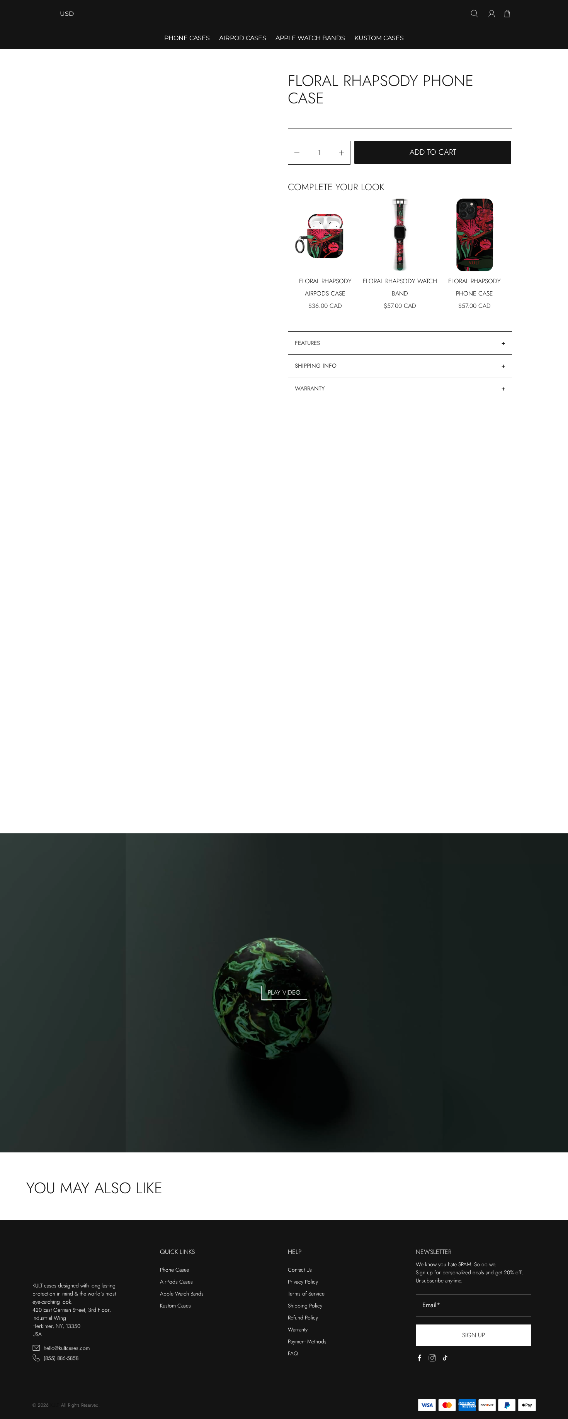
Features (307, 343)
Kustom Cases (379, 38)
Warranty (310, 388)
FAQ (293, 1353)
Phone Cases (174, 1270)
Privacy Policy (303, 1282)
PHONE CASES (187, 38)
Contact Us (300, 1270)
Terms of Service (306, 1293)
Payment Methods (307, 1341)
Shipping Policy (305, 1305)
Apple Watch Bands (310, 38)
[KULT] (284, 13)
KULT (54, 1405)
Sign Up (473, 1335)
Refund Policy (303, 1317)
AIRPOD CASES (242, 38)
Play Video (284, 992)
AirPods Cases (176, 1282)
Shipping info (316, 366)
